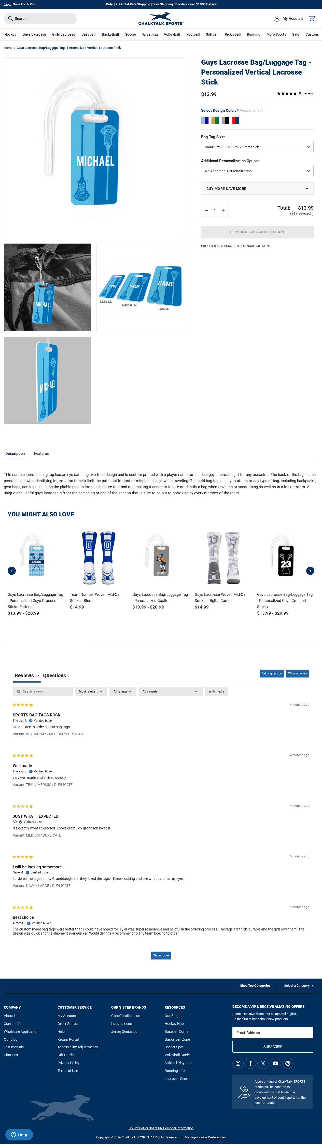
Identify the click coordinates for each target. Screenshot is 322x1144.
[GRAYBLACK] (225, 120)
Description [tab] (15, 453)
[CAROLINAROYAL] (205, 120)
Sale (295, 34)
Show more (161, 955)
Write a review (297, 673)
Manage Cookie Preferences (205, 1137)
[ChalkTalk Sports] (161, 18)
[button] (10, 34)
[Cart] (312, 19)
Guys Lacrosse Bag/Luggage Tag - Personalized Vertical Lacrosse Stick (256, 72)
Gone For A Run (24, 4)
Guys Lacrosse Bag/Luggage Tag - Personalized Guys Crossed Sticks (285, 600)
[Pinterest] (287, 1063)
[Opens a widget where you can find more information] (19, 1135)
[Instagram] (238, 1063)
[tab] (56, 676)
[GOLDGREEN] (215, 120)
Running (253, 34)
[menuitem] (288, 18)
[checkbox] (216, 691)
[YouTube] (275, 1063)
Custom (311, 34)
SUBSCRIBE (272, 1047)
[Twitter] (263, 1063)
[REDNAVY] (235, 120)
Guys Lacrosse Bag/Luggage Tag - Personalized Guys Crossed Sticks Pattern (35, 600)
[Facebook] (250, 1063)
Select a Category (297, 985)
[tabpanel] (161, 826)
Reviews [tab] (27, 675)
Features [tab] (41, 453)
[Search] (11, 18)
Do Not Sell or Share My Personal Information (161, 1128)
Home (8, 48)
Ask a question (272, 673)
